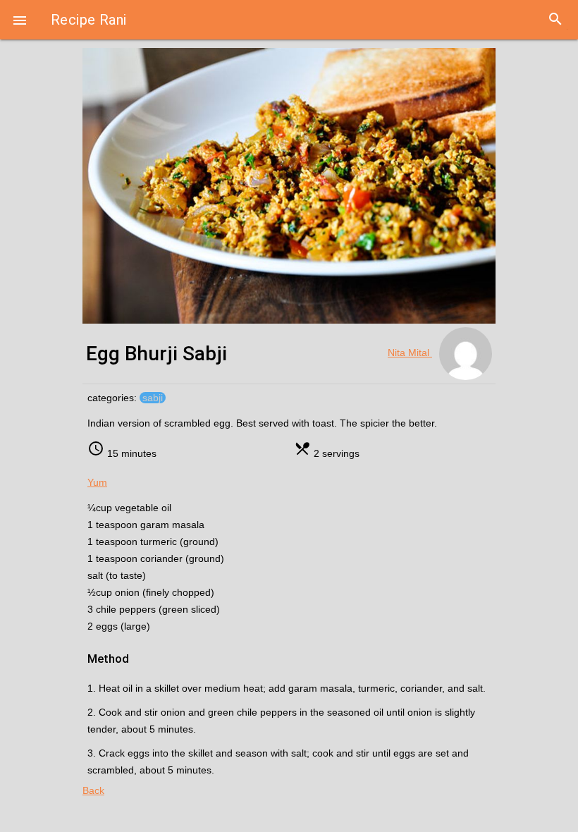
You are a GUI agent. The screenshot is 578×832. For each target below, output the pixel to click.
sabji (152, 397)
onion (128, 592)
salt (96, 575)
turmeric (160, 541)
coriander (162, 558)
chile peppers (127, 609)
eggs (108, 626)
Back (93, 790)
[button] (20, 20)
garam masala (172, 524)
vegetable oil (143, 507)
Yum (97, 482)
